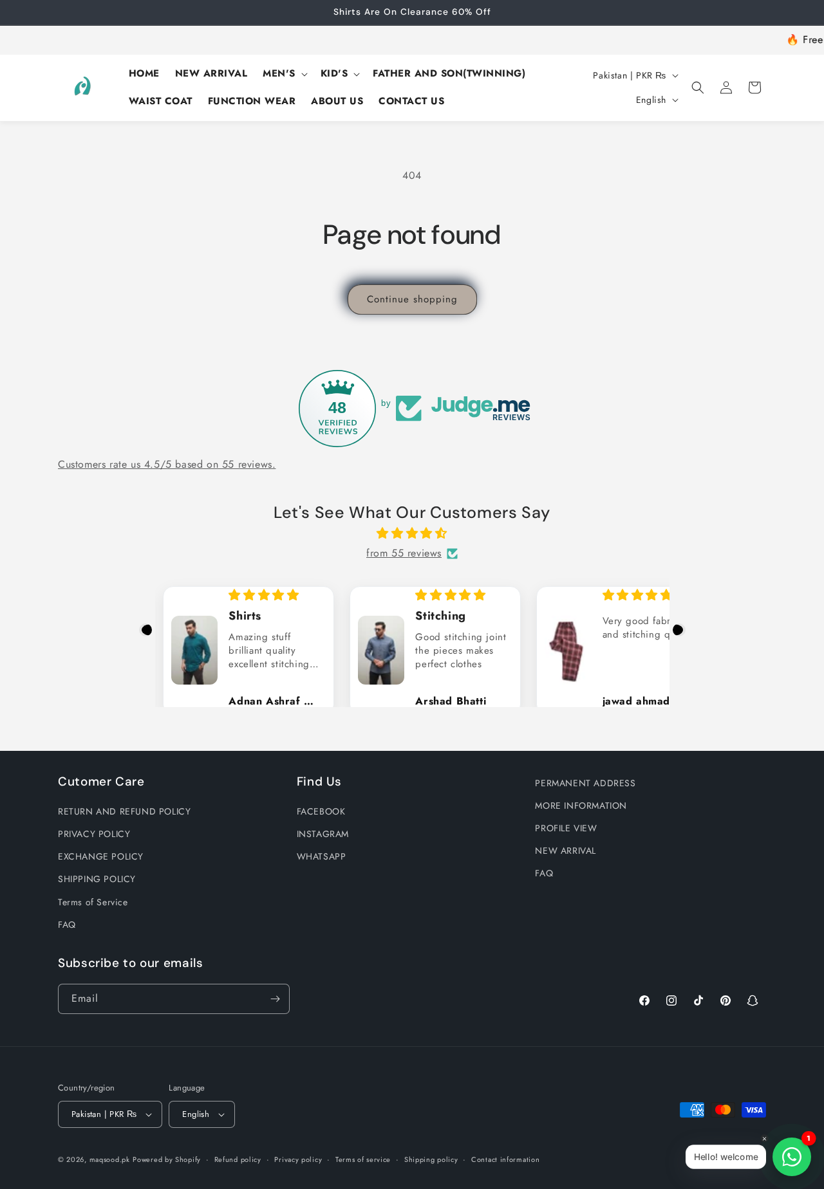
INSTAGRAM (323, 833)
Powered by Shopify (167, 1159)
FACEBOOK (321, 811)
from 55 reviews (404, 553)
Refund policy (237, 1159)
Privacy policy (298, 1159)
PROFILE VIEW (566, 828)
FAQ (67, 924)
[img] (412, 533)
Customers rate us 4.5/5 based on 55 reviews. (167, 464)
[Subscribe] (275, 999)
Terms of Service (93, 902)
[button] (284, 74)
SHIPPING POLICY (97, 878)
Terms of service (363, 1159)
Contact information (505, 1159)
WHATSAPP (321, 856)
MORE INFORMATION (581, 805)
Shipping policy (431, 1159)
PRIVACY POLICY (94, 833)
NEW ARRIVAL (565, 850)
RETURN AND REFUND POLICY (124, 811)
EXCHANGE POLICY (101, 856)
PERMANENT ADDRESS (585, 783)
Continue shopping (412, 299)
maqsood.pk (109, 1159)
